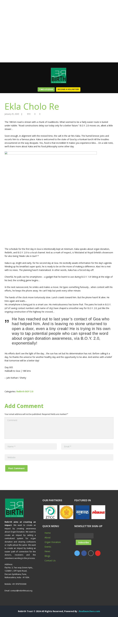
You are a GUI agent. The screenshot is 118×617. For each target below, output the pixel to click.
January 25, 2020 (12, 114)
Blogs (47, 555)
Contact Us (50, 560)
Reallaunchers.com (89, 611)
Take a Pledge (46, 89)
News (47, 551)
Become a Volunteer (68, 89)
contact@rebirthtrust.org (21, 590)
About (48, 537)
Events (48, 546)
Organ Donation (53, 542)
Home (48, 532)
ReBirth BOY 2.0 (24, 391)
